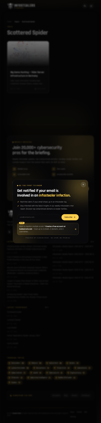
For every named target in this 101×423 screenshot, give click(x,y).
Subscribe (68, 217)
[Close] (83, 184)
